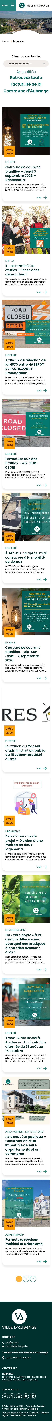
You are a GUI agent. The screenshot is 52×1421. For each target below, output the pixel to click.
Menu (5, 5)
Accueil (5, 41)
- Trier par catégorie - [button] (19, 63)
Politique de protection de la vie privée (20, 1412)
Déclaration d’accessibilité (23, 1415)
